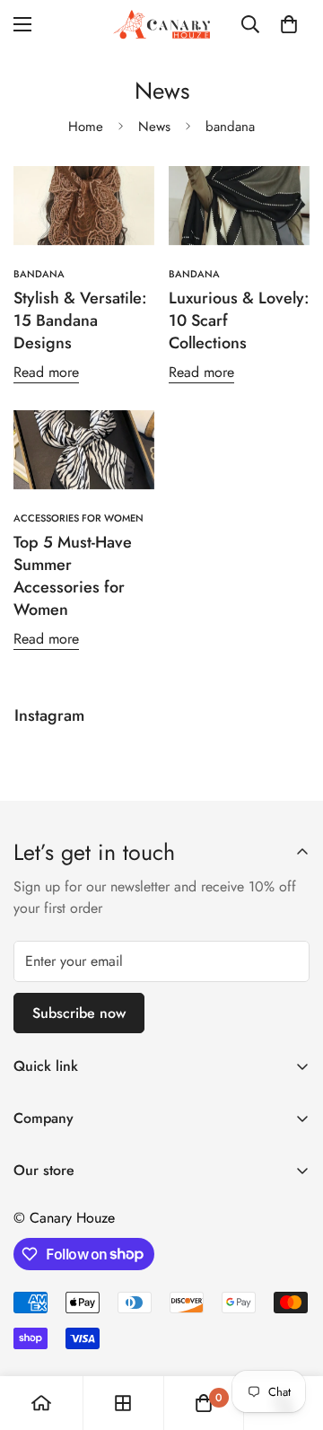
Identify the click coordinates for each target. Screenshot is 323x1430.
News (154, 126)
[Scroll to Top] (291, 1335)
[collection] (123, 1403)
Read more (46, 372)
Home (85, 126)
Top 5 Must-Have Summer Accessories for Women (72, 576)
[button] (289, 24)
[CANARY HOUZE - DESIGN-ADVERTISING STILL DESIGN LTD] (161, 24)
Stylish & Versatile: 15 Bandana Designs (80, 320)
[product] (41, 1403)
